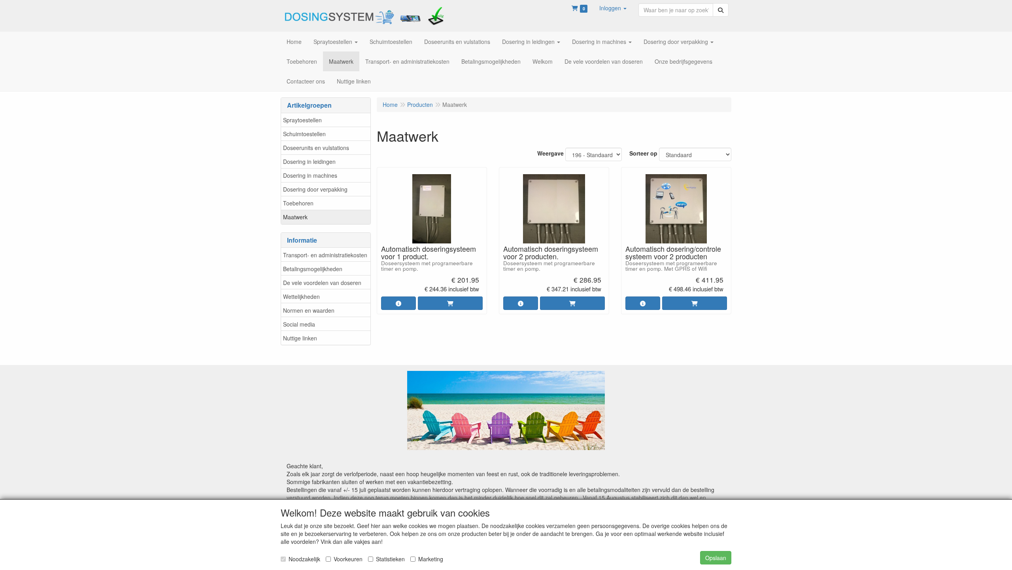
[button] (612, 8)
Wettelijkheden (301, 296)
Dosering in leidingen (309, 161)
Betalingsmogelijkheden (312, 269)
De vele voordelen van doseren (322, 283)
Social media (299, 324)
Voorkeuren (348, 559)
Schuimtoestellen (304, 134)
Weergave (550, 153)
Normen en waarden (308, 310)
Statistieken (390, 559)
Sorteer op (643, 153)
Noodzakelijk (304, 559)
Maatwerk (295, 217)
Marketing (430, 559)
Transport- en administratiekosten (325, 255)
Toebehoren (298, 203)
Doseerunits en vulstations (316, 148)
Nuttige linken (300, 338)
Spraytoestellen (302, 120)
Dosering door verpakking (315, 189)
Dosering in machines (310, 175)
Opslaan (715, 558)
